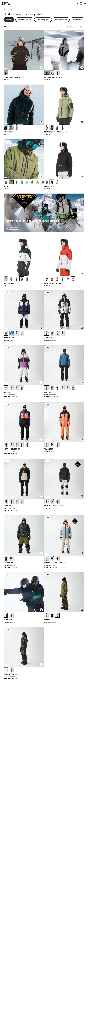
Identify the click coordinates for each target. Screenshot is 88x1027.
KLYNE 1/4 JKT (49, 186)
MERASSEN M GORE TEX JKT (55, 132)
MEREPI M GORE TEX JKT (54, 506)
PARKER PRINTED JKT (12, 674)
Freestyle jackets (61, 19)
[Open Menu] (84, 3)
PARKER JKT (49, 619)
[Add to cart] (41, 67)
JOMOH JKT (48, 337)
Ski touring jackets (24, 19)
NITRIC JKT (48, 392)
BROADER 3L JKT (10, 506)
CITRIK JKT (8, 619)
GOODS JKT (8, 186)
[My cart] (81, 3)
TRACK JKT (48, 449)
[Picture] (6, 3)
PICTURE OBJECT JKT (52, 283)
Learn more (14, 227)
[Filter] (5, 27)
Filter (9, 27)
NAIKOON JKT (9, 337)
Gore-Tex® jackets (43, 19)
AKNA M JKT (8, 563)
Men (5, 10)
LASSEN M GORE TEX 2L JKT (55, 563)
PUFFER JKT (8, 132)
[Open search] (77, 3)
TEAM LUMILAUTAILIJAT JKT (15, 77)
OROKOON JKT (9, 283)
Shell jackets (77, 19)
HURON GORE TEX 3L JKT (54, 77)
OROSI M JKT (9, 392)
